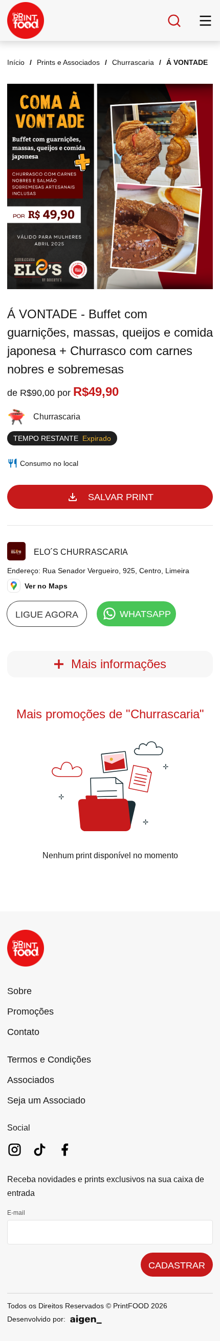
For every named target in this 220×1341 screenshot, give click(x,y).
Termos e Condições (49, 1059)
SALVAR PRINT (120, 497)
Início (16, 62)
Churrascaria (133, 62)
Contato (23, 1032)
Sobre (19, 991)
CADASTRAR (176, 1265)
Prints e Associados (68, 62)
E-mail (16, 1212)
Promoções (30, 1011)
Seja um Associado (46, 1100)
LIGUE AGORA (46, 614)
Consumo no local (49, 463)
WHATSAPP (145, 614)
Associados (30, 1080)
